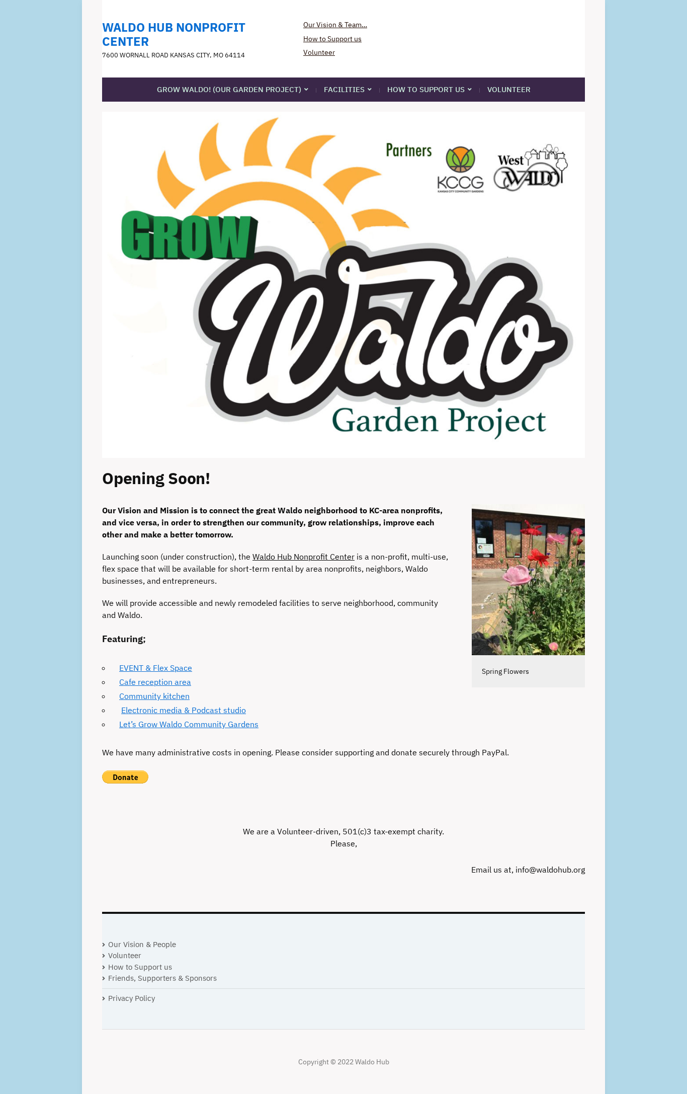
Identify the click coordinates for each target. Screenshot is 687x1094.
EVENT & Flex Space (155, 668)
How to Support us (332, 38)
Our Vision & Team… (335, 24)
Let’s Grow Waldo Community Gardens (189, 724)
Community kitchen (154, 696)
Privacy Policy (131, 998)
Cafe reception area (155, 682)
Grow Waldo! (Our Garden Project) (229, 89)
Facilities (344, 89)
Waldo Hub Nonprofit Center (173, 34)
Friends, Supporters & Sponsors (162, 978)
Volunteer (319, 52)
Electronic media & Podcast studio (183, 710)
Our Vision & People (142, 944)
